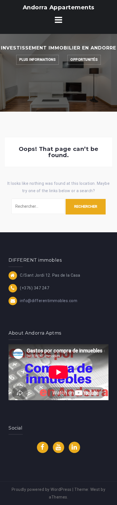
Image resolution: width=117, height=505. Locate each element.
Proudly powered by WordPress (42, 489)
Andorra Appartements (59, 7)
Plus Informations (37, 60)
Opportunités (84, 60)
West (95, 489)
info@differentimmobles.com (48, 300)
